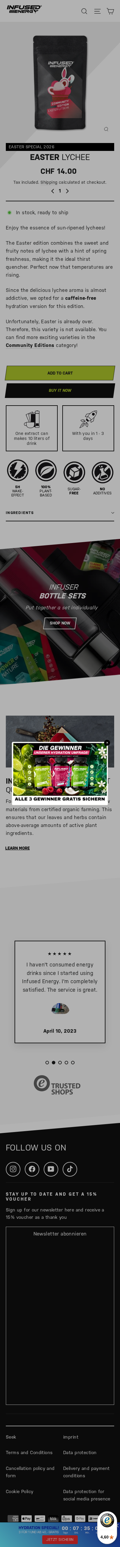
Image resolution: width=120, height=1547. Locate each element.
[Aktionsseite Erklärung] (60, 800)
